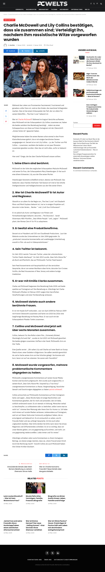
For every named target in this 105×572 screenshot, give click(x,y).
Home (5, 14)
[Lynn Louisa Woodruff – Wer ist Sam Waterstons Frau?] (13, 487)
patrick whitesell (55, 389)
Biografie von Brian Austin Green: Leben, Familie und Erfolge (57, 498)
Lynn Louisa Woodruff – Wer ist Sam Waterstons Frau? (13, 498)
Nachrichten (31, 9)
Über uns (47, 560)
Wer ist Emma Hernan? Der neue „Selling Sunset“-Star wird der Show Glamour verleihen (35, 525)
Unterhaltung (76, 9)
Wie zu (87, 9)
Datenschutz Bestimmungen (65, 560)
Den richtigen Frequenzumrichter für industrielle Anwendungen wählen (94, 109)
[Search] (101, 3)
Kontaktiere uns (35, 560)
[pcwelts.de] (52, 3)
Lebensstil (19, 9)
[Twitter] (6, 116)
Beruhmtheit (44, 9)
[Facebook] (6, 111)
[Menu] (4, 3)
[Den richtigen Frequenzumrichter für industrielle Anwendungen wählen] (79, 107)
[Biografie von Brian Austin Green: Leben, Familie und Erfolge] (58, 487)
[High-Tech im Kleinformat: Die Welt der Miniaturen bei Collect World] (79, 76)
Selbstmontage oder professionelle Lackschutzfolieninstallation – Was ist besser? (85, 150)
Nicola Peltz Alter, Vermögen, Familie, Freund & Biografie (34, 498)
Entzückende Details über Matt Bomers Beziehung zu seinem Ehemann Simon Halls (19, 469)
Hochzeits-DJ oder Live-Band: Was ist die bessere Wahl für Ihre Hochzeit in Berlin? (93, 61)
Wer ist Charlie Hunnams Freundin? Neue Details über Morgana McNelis (50, 469)
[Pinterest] (6, 121)
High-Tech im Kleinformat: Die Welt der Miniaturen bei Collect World (92, 78)
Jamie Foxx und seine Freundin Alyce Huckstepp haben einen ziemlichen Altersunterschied (13, 525)
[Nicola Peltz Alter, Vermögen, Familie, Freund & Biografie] (35, 487)
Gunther (12, 45)
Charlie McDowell (24, 119)
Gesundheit (64, 9)
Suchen (75, 123)
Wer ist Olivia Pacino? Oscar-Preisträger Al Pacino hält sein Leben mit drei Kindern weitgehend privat (57, 525)
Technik (54, 9)
